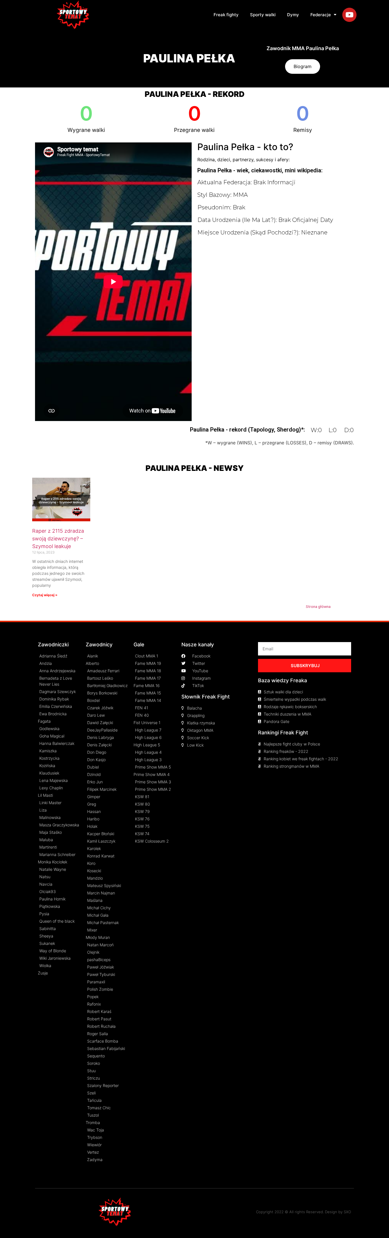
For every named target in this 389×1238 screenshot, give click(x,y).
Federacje (320, 14)
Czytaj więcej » (45, 595)
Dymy (293, 14)
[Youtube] (349, 15)
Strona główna (318, 606)
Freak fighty (226, 14)
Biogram (303, 66)
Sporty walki (263, 14)
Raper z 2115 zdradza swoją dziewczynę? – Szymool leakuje (58, 538)
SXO (347, 1212)
